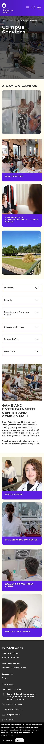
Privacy (5, 678)
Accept (19, 740)
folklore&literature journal (14, 668)
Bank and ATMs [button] (11, 339)
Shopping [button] (8, 288)
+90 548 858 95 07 (13, 709)
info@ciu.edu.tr (13, 714)
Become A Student (10, 653)
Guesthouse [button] (9, 351)
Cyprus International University (8, 10)
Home (4, 21)
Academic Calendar (11, 663)
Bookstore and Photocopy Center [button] (16, 313)
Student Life (14, 21)
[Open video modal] (21, 112)
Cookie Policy (8, 684)
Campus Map (8, 674)
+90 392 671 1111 (14, 704)
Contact (10, 720)
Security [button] (8, 300)
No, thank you (8, 740)
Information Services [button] (14, 327)
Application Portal (10, 657)
